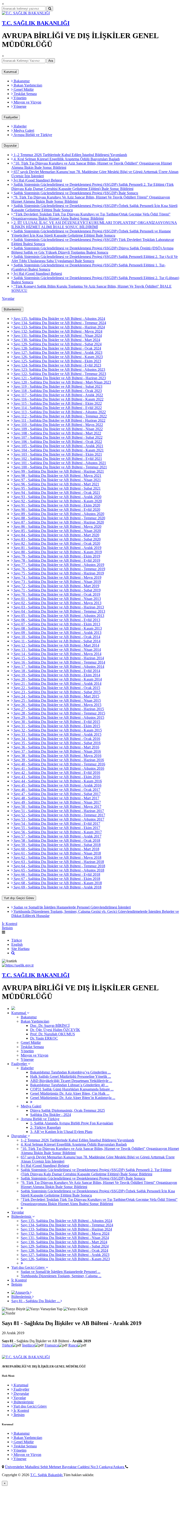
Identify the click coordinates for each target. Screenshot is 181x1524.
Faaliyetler (11, 117)
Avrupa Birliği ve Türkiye (32, 135)
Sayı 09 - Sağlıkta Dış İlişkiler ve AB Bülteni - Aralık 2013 (57, 633)
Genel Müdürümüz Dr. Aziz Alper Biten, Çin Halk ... (69, 1093)
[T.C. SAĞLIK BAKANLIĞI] (26, 13)
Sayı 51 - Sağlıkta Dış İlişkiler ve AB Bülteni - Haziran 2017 (58, 811)
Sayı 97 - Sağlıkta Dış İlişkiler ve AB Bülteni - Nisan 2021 (57, 480)
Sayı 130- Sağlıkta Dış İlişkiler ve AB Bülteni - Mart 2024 (56, 340)
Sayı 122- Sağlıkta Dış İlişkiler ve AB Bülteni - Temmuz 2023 (59, 374)
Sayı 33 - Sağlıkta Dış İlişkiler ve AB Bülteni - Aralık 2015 (57, 734)
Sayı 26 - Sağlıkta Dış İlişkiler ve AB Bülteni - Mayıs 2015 (57, 705)
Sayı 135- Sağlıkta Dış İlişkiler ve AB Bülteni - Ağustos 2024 (59, 319)
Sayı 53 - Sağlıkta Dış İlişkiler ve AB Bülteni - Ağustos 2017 (58, 819)
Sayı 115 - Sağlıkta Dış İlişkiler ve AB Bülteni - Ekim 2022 (57, 403)
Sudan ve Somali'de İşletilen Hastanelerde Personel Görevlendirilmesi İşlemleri (72, 907)
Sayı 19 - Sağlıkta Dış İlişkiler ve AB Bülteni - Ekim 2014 (56, 675)
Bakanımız (21, 81)
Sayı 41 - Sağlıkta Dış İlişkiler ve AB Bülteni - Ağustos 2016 (58, 768)
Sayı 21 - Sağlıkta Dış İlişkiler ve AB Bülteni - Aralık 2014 (57, 683)
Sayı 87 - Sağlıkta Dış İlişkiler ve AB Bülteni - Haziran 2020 (58, 522)
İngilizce (28, 1345)
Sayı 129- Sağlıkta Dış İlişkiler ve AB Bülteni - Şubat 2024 (57, 344)
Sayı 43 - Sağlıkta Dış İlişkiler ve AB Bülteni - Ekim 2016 (56, 777)
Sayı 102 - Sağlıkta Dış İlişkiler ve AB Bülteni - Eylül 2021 (57, 459)
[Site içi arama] (13, 953)
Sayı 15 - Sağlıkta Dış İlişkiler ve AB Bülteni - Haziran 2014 (58, 658)
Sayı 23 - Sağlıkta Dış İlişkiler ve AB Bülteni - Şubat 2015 (57, 692)
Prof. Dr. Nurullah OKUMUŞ (52, 1034)
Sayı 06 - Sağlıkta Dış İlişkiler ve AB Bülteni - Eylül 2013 (56, 620)
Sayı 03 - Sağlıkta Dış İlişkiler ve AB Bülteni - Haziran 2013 (58, 607)
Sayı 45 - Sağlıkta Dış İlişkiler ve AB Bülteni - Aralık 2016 (57, 785)
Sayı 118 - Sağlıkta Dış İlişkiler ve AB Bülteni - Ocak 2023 (57, 391)
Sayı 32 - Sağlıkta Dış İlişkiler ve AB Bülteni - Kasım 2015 (57, 730)
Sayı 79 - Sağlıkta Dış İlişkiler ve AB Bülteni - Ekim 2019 (56, 556)
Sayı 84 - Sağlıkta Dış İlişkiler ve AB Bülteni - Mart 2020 (56, 535)
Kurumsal (10, 72)
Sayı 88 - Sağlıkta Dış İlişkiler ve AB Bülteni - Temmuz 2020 (59, 518)
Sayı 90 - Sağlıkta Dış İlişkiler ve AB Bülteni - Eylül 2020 (56, 510)
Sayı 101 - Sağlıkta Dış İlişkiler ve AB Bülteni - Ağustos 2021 (59, 463)
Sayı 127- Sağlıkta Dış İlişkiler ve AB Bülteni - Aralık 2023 (57, 353)
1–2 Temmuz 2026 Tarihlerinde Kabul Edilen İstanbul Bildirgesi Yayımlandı (70, 155)
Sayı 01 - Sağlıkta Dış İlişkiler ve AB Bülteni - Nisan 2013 (57, 599)
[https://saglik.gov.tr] (18, 965)
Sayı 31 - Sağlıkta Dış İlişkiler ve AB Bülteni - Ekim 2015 (56, 726)
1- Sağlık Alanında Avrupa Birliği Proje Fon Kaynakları (71, 1123)
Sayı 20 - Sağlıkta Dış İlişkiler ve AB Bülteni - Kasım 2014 (57, 679)
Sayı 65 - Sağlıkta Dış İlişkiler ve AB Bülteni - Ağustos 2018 (58, 870)
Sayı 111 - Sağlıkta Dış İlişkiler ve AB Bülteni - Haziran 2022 (59, 420)
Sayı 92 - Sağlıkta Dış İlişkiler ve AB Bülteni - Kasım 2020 (57, 501)
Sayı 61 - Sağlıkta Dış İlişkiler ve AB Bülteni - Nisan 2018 (57, 853)
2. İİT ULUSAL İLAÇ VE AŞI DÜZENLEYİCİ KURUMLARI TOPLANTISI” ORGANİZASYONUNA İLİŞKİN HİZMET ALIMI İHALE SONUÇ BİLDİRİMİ (94, 225)
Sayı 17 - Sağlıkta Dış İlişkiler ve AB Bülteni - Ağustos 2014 (58, 667)
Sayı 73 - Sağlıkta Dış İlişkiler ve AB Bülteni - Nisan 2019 (57, 582)
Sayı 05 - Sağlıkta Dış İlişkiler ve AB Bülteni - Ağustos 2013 (58, 616)
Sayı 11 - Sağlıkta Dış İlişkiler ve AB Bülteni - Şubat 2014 (56, 641)
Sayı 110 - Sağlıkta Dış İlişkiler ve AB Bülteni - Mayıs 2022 (58, 425)
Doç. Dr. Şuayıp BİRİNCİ (50, 1026)
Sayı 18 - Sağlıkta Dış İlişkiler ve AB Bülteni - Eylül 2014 (56, 671)
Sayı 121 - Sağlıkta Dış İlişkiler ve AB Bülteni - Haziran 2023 (59, 378)
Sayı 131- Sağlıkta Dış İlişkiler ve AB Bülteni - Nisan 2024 (57, 336)
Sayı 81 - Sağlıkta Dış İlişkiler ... (36, 1301)
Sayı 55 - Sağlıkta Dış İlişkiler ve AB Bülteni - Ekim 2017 (56, 828)
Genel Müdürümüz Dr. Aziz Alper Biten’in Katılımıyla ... (72, 1098)
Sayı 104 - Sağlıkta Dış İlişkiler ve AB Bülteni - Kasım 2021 (58, 450)
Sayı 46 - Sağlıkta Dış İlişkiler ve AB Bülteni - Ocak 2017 (56, 790)
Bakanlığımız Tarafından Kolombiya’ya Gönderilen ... (70, 1072)
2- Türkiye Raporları (45, 1127)
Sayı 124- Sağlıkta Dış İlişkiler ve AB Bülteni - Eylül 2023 (57, 365)
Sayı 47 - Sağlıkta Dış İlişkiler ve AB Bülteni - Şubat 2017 (57, 794)
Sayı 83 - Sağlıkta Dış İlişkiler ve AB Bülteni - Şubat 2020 (57, 539)
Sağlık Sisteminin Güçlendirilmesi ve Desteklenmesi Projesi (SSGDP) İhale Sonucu (75, 193)
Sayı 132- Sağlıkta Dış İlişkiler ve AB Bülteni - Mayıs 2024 (57, 331)
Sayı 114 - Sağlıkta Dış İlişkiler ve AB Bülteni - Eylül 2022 (57, 408)
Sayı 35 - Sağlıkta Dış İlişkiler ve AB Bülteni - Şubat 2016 (57, 743)
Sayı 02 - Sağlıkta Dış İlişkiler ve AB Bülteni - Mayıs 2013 (57, 603)
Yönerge (19, 106)
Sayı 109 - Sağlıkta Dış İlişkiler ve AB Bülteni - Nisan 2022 (58, 429)
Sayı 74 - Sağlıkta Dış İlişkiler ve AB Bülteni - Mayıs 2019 (57, 577)
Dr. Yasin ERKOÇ (44, 1038)
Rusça (73, 1345)
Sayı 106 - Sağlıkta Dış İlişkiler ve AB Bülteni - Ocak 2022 (57, 442)
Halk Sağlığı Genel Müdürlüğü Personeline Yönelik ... (70, 1076)
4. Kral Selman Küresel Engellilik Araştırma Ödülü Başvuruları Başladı (66, 159)
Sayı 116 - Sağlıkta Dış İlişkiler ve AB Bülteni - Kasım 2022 (58, 399)
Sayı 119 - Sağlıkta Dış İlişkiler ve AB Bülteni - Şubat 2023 (57, 386)
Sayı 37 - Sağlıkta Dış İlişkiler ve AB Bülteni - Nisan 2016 (57, 751)
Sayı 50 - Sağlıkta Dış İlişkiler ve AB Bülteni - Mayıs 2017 (57, 807)
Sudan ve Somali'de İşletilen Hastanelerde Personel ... (60, 1272)
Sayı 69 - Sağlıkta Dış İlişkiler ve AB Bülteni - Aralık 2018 (57, 887)
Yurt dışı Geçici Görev (19, 898)
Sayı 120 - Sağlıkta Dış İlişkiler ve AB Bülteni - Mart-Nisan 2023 (62, 382)
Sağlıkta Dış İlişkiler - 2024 (50, 1115)
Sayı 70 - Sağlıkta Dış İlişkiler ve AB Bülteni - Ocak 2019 (56, 594)
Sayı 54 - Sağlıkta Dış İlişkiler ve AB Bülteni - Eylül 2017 (56, 824)
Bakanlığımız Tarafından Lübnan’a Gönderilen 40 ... (69, 1085)
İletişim (7, 928)
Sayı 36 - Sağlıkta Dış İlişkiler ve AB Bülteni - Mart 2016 (56, 747)
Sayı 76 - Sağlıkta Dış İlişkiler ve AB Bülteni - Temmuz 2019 (59, 569)
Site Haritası (20, 949)
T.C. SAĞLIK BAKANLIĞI (36, 23)
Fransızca (52, 1345)
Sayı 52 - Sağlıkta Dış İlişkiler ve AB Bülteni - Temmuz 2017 (59, 815)
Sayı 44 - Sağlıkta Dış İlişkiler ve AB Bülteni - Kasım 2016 (57, 781)
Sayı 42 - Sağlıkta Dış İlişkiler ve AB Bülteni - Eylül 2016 (56, 773)
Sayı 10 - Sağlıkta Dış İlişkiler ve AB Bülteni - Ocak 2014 (56, 637)
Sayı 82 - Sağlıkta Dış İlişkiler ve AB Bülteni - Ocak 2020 (56, 543)
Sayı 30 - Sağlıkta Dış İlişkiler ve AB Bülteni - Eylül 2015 (56, 722)
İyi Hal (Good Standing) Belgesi (37, 180)
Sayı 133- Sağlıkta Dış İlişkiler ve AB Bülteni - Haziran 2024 (59, 327)
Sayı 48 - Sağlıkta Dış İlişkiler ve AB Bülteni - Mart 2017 (56, 798)
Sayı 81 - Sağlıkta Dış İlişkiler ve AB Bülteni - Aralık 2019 (57, 548)
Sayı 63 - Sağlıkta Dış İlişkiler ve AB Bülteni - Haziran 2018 (58, 862)
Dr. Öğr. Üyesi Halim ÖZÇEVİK (55, 1030)
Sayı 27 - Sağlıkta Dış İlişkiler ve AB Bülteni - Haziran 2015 (58, 709)
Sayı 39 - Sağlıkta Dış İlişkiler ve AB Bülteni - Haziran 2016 (58, 760)
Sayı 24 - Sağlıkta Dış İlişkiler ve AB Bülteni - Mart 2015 (56, 696)
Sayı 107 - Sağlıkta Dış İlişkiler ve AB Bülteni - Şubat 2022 (58, 437)
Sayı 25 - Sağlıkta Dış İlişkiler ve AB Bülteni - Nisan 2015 (57, 700)
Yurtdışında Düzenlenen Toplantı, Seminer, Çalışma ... (61, 1276)
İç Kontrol (9, 924)
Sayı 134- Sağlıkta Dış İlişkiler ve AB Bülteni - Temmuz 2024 (59, 323)
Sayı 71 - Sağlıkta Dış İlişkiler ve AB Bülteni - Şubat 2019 (57, 590)
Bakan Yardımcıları (27, 85)
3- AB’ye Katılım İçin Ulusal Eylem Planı (61, 1132)
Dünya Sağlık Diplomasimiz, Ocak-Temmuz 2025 (67, 1110)
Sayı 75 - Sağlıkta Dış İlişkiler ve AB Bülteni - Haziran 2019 (58, 573)
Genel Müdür (23, 89)
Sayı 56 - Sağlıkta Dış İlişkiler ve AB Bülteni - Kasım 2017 (57, 832)
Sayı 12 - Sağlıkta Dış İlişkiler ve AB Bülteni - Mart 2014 (56, 645)
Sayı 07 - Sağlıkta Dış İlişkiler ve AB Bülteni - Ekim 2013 (56, 624)
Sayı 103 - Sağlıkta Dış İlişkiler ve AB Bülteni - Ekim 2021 (57, 454)
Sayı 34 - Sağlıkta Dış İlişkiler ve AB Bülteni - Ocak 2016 (56, 739)
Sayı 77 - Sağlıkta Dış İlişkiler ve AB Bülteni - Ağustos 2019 (58, 565)
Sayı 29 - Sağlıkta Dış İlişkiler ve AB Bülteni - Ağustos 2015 (58, 717)
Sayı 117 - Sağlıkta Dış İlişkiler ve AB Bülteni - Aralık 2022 (58, 395)
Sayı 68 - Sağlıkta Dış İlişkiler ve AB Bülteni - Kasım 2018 (57, 883)
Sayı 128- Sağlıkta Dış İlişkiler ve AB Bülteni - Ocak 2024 (57, 348)
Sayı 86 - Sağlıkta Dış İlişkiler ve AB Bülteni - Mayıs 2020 (57, 527)
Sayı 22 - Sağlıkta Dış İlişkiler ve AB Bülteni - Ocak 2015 (56, 688)
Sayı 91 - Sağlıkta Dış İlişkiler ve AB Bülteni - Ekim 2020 (56, 505)
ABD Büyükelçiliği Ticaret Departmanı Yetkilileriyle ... (71, 1081)
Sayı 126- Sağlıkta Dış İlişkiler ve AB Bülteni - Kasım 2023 (58, 357)
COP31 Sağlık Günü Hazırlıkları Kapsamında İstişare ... (72, 1089)
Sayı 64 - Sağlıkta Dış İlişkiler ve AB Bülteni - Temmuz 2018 (59, 866)
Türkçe (16, 940)
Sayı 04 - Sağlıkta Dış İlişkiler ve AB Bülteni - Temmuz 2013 (59, 611)
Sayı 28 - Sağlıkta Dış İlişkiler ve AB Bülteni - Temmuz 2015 (59, 713)
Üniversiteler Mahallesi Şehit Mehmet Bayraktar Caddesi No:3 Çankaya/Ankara (65, 1467)
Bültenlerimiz (12, 309)
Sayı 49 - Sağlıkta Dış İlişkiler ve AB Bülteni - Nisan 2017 (57, 802)
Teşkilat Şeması (25, 94)
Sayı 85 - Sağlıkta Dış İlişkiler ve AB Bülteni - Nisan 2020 (57, 531)
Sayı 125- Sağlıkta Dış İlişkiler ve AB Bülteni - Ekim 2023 (57, 361)
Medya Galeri (23, 130)
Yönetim (19, 98)
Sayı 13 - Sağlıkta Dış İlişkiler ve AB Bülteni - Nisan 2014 (57, 650)
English (17, 944)
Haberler (20, 126)
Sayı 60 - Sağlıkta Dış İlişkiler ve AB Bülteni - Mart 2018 (56, 849)
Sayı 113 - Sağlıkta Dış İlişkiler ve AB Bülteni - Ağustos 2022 (59, 412)
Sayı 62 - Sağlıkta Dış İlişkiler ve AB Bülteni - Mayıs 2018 (57, 857)
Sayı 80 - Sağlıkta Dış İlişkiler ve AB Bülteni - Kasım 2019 (57, 552)
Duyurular (10, 145)
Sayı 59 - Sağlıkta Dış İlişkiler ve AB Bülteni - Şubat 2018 (57, 845)
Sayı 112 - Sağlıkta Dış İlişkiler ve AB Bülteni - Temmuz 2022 (60, 416)
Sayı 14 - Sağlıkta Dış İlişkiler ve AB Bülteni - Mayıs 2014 (57, 654)
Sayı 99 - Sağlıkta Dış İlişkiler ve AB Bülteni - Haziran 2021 (58, 471)
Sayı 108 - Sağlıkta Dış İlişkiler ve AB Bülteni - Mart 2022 (57, 433)
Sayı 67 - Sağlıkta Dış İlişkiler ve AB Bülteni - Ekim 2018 (56, 879)
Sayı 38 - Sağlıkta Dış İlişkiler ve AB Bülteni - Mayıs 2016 (57, 756)
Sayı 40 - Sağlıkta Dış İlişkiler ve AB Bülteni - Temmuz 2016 (59, 764)
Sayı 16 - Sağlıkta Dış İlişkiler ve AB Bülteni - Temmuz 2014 (59, 662)
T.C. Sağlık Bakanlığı (46, 1475)
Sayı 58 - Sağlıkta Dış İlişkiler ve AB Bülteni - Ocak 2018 (56, 840)
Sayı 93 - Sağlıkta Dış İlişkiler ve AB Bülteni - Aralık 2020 (57, 497)
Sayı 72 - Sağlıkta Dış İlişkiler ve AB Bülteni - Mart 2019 (56, 586)
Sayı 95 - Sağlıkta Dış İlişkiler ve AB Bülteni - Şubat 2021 (57, 488)
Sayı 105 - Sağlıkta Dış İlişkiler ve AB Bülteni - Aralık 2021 (58, 446)
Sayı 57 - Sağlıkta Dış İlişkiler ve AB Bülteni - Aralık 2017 (57, 836)
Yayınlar (8, 299)
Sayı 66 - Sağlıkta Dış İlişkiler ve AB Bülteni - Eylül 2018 (56, 874)
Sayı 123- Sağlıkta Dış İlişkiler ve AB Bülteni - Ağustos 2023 (59, 370)
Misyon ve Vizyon (27, 102)
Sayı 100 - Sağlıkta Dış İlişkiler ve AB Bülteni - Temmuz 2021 (60, 467)
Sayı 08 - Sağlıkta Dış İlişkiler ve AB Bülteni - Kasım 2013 (57, 628)
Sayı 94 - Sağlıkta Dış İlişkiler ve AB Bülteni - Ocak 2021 (56, 493)
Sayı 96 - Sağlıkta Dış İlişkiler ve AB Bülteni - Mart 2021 (56, 484)
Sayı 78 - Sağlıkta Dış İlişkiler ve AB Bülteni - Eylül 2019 (56, 560)
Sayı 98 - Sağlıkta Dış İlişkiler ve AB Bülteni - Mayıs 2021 (57, 476)
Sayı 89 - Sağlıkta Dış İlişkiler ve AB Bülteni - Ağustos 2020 (58, 514)
